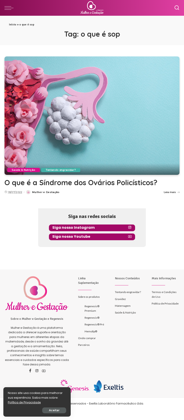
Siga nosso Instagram (73, 227)
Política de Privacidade (24, 402)
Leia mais (170, 192)
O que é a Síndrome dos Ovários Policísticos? (80, 182)
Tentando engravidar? (61, 169)
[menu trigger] (10, 8)
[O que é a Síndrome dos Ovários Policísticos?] (92, 115)
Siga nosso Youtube (71, 236)
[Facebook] (30, 371)
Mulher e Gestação (45, 192)
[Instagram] (37, 371)
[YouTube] (43, 371)
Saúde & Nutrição (23, 169)
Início (12, 24)
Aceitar (54, 410)
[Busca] (177, 8)
